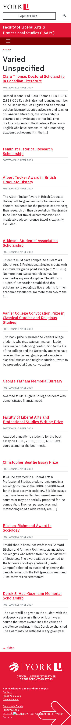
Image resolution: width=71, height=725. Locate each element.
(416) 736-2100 (12, 695)
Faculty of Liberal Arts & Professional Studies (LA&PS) (29, 30)
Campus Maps (11, 699)
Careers (7, 717)
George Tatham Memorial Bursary (32, 381)
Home (6, 49)
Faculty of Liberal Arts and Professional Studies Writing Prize (33, 419)
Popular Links (28, 16)
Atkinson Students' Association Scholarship (30, 243)
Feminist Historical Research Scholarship (28, 151)
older (8, 648)
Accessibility (10, 713)
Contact (7, 692)
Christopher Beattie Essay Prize (30, 462)
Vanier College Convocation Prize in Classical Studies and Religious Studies (33, 318)
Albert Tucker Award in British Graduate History (29, 179)
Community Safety (13, 706)
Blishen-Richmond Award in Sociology (27, 528)
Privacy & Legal (11, 709)
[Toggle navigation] (8, 41)
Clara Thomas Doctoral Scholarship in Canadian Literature (34, 78)
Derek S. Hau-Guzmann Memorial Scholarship (32, 596)
